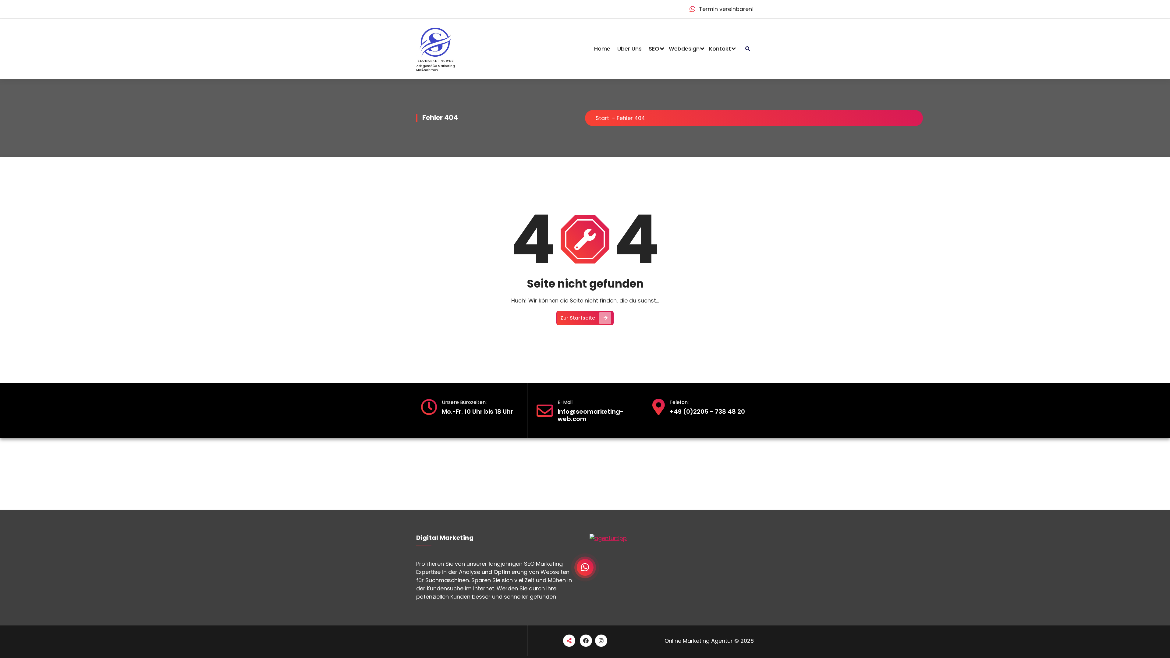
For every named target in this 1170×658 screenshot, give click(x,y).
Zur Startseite (577, 317)
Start (602, 118)
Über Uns (629, 48)
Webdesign (684, 48)
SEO (654, 48)
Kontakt (720, 48)
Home (602, 48)
